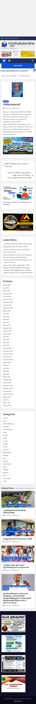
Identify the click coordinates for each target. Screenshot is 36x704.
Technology (6, 478)
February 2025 (7, 328)
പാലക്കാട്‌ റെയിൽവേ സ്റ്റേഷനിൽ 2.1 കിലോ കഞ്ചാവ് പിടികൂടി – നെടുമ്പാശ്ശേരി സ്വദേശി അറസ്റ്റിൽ (19, 175)
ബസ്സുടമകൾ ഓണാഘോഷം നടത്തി (15, 247)
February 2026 (7, 294)
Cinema (5, 418)
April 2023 (6, 374)
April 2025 (6, 322)
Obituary (5, 461)
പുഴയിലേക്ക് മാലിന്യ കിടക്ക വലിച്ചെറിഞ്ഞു (17, 244)
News (4, 458)
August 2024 (7, 334)
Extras (5, 432)
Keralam (5, 101)
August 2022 (7, 397)
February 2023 (7, 380)
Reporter (17, 108)
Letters (5, 447)
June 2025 (6, 317)
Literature (6, 450)
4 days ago (8, 570)
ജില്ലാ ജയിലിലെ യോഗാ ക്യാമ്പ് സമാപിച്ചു (16, 165)
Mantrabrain (18, 701)
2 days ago (8, 515)
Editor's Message (8, 424)
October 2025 (7, 305)
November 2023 (8, 354)
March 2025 (6, 325)
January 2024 (7, 348)
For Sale (5, 435)
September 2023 (8, 360)
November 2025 (8, 302)
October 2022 (7, 391)
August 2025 (7, 311)
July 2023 (6, 365)
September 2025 (8, 308)
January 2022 (7, 405)
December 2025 (8, 299)
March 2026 (6, 291)
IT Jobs (5, 441)
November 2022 (8, 388)
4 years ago (8, 108)
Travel (5, 481)
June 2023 (6, 368)
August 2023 (7, 362)
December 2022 (8, 385)
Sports (5, 475)
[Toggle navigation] (9, 60)
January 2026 (7, 296)
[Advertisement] (18, 18)
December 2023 (8, 351)
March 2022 (6, 403)
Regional (5, 473)
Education (6, 427)
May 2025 (6, 319)
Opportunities (7, 464)
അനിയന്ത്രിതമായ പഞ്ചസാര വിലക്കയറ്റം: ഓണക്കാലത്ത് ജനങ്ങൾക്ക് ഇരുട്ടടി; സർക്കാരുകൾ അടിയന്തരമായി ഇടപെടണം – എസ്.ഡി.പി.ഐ (17, 598)
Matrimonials (7, 452)
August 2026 (7, 285)
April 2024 (6, 345)
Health (5, 438)
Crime (5, 421)
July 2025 (6, 314)
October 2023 (7, 357)
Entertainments (7, 429)
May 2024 (6, 342)
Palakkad (5, 470)
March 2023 (6, 377)
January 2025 (7, 331)
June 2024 (6, 340)
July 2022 (6, 400)
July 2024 (6, 337)
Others (5, 467)
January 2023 (7, 383)
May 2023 (6, 371)
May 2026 (6, 288)
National (5, 455)
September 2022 (8, 394)
